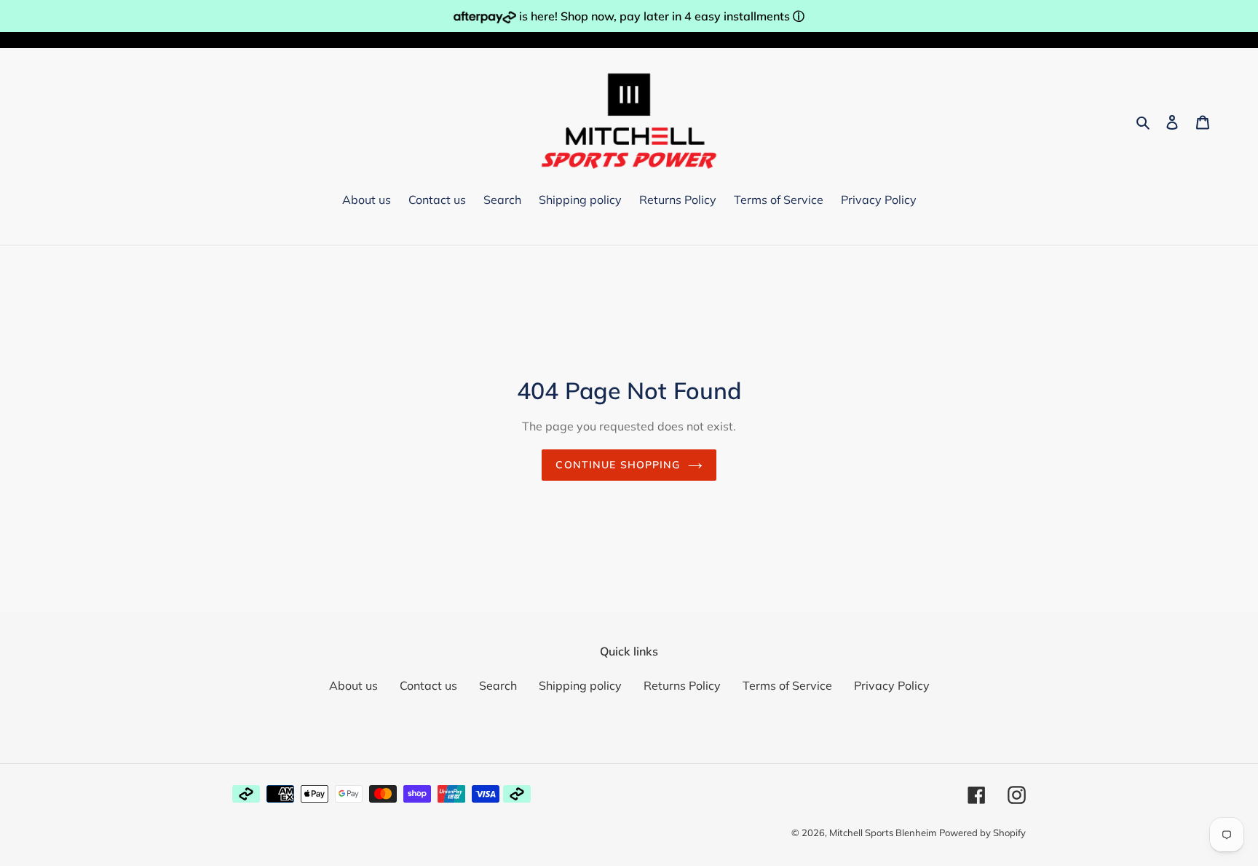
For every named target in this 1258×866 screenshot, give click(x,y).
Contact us (428, 685)
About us (353, 685)
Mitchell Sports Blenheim (882, 832)
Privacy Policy (892, 685)
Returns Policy (682, 685)
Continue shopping (617, 464)
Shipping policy (580, 685)
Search (498, 685)
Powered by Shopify (982, 832)
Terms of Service (787, 685)
